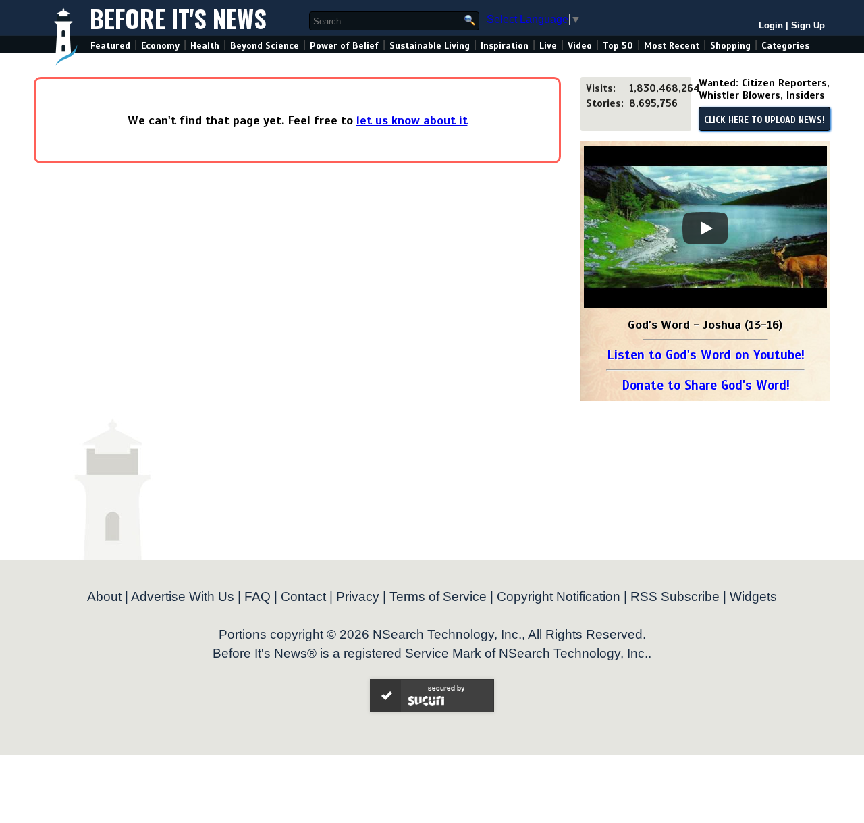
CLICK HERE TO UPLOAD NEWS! (764, 120)
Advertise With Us (182, 596)
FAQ (257, 596)
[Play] (705, 228)
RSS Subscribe (675, 596)
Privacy (357, 596)
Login (771, 25)
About (104, 596)
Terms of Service (438, 596)
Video (580, 45)
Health (204, 45)
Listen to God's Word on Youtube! (706, 355)
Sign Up (808, 25)
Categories (785, 45)
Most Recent (671, 45)
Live (548, 45)
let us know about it (412, 120)
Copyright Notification (558, 596)
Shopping (730, 45)
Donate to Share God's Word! (706, 385)
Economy (160, 45)
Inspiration (505, 45)
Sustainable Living (429, 45)
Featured (110, 45)
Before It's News (178, 18)
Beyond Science (264, 45)
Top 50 (618, 45)
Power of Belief (344, 45)
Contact (303, 596)
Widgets (753, 596)
